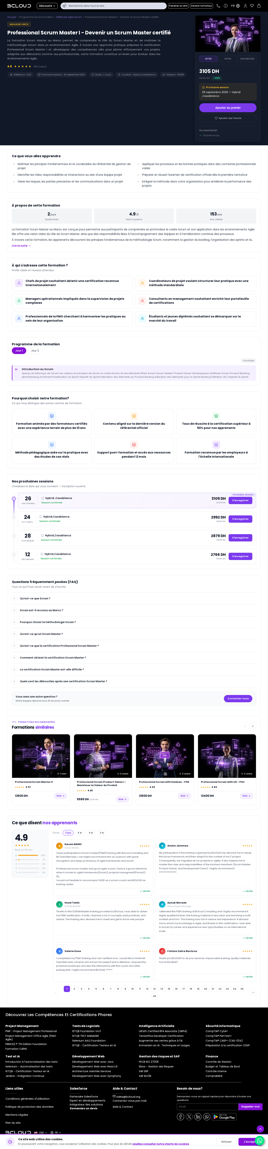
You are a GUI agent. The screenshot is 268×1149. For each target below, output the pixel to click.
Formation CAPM (16, 1049)
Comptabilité (214, 1076)
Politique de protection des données (29, 1107)
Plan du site (13, 1123)
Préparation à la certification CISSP (228, 1045)
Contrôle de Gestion (218, 1062)
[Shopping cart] (259, 6)
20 (205, 989)
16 (176, 989)
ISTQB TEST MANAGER (85, 1036)
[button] (245, 6)
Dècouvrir (45, 6)
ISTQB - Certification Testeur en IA (94, 1045)
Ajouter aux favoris (230, 118)
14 (161, 989)
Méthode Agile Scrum (69, 17)
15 (169, 989)
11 (140, 989)
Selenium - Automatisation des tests (29, 1066)
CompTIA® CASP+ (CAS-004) (224, 1040)
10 (132, 989)
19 (198, 989)
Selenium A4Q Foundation (89, 1040)
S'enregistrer (240, 500)
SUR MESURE (247, 58)
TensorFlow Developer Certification (161, 1036)
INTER (208, 58)
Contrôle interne (216, 1071)
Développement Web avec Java (92, 1062)
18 (191, 989)
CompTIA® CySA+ (217, 1031)
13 (154, 989)
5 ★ (80, 832)
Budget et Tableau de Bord (223, 1066)
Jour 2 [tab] (35, 350)
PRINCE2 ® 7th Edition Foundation (26, 1044)
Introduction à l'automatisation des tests (31, 1062)
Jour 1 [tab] (19, 350)
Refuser (227, 1142)
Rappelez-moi (250, 1106)
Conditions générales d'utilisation (27, 1099)
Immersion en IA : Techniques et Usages (164, 1045)
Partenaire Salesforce (84, 1096)
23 (227, 989)
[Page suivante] (253, 992)
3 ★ (102, 832)
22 (220, 989)
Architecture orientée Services (91, 1071)
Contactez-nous (238, 698)
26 (154, 996)
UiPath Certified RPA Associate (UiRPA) (163, 1031)
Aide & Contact (123, 1107)
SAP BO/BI (145, 1076)
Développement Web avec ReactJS (95, 1066)
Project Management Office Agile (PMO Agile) (30, 1037)
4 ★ (91, 832)
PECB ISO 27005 (149, 1062)
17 (183, 989)
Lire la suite (20, 246)
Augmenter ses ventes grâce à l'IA (160, 1040)
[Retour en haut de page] (260, 1129)
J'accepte (250, 1142)
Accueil (11, 17)
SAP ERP (143, 1071)
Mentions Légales (16, 1115)
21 (213, 989)
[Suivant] (253, 726)
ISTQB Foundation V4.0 (86, 1031)
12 (147, 989)
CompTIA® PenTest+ (219, 1036)
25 (242, 989)
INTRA (227, 58)
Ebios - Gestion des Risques (156, 1066)
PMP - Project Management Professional (31, 1031)
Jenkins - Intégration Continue (24, 1076)
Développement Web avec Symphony (96, 1076)
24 (234, 989)
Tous (68, 832)
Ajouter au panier (228, 108)
